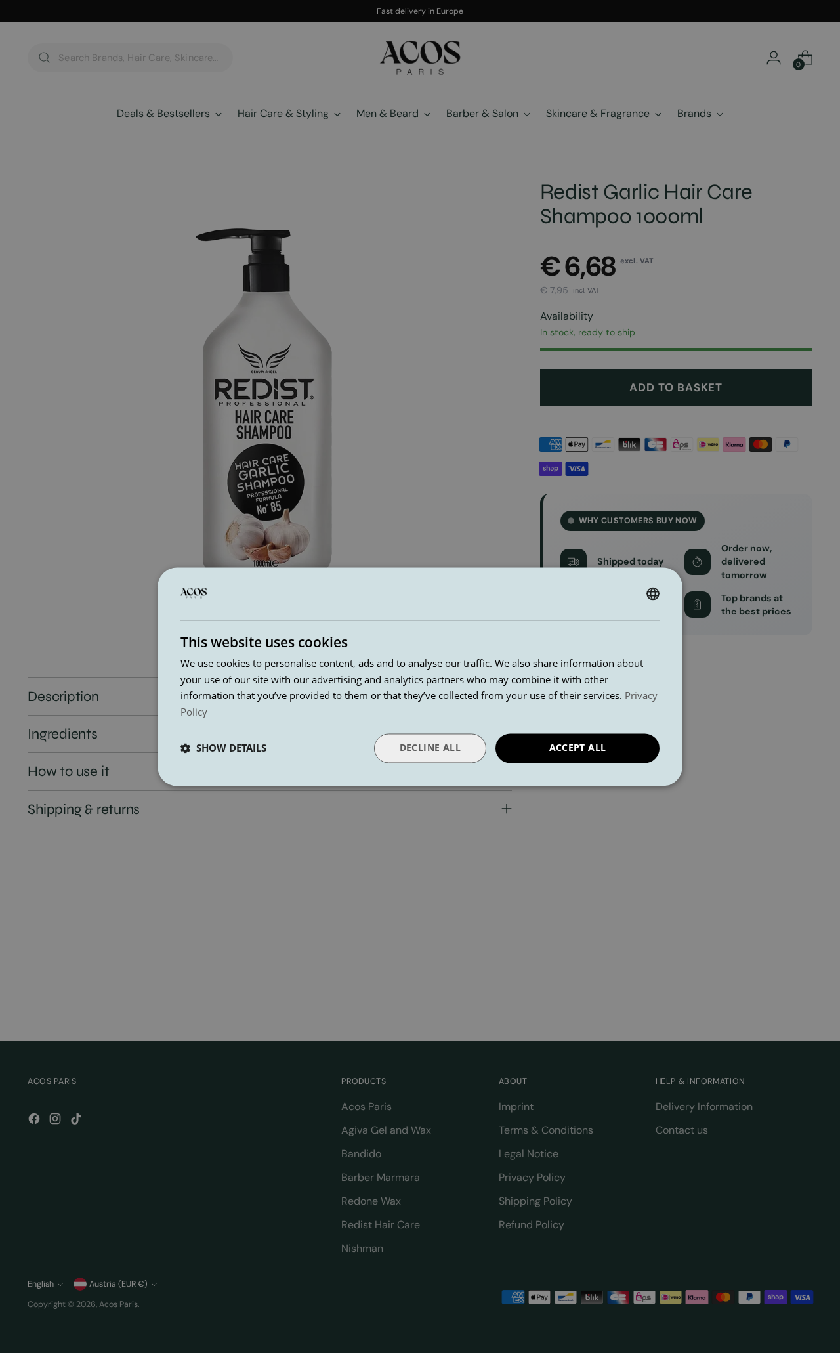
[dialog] (420, 676)
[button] (223, 748)
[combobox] (653, 593)
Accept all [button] (577, 747)
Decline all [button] (430, 747)
